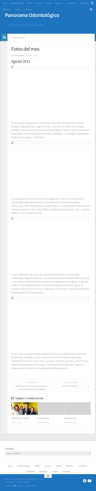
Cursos (39, 3)
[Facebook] (84, 481)
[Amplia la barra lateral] (4, 37)
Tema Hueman (33, 486)
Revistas (6, 9)
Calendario (84, 3)
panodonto (19, 55)
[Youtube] (89, 481)
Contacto (28, 9)
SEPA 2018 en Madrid (20, 418)
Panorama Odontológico (32, 15)
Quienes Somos (17, 3)
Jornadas (70, 3)
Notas (49, 3)
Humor (17, 9)
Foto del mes (43, 418)
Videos (30, 3)
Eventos (58, 3)
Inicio (5, 3)
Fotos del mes (18, 37)
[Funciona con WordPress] (15, 486)
